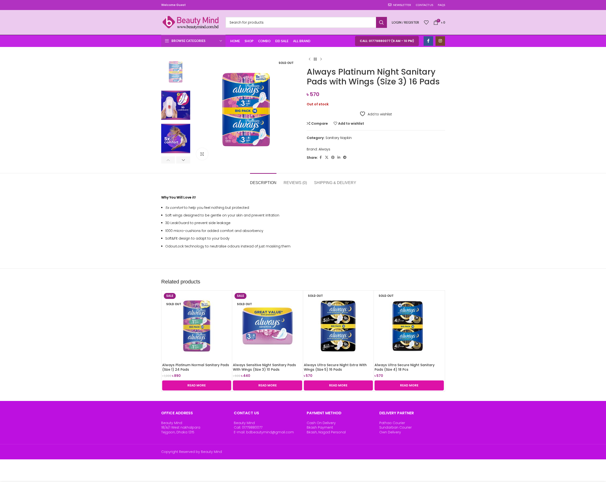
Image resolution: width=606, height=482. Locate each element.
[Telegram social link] (345, 157)
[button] (168, 160)
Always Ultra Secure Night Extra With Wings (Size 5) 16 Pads (335, 367)
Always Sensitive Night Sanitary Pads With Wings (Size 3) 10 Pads (264, 367)
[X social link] (327, 157)
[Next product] (321, 59)
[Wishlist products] (426, 22)
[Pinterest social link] (333, 157)
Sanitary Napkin (339, 137)
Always (324, 149)
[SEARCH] (381, 22)
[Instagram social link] (440, 41)
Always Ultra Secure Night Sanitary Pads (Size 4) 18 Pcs (405, 367)
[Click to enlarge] (202, 154)
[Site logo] (191, 22)
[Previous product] (309, 59)
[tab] (263, 180)
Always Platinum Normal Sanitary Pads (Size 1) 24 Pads (195, 367)
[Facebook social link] (428, 41)
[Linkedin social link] (339, 157)
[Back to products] (315, 59)
